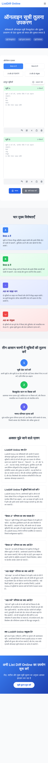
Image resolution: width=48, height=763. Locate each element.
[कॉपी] (37, 130)
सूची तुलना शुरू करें (24, 685)
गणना (16, 191)
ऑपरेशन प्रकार (9, 60)
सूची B (7, 139)
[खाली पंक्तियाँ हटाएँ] (32, 130)
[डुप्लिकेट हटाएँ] (27, 130)
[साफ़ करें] (42, 130)
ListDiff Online (11, 3)
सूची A (7, 88)
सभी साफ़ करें (32, 191)
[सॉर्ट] (22, 130)
